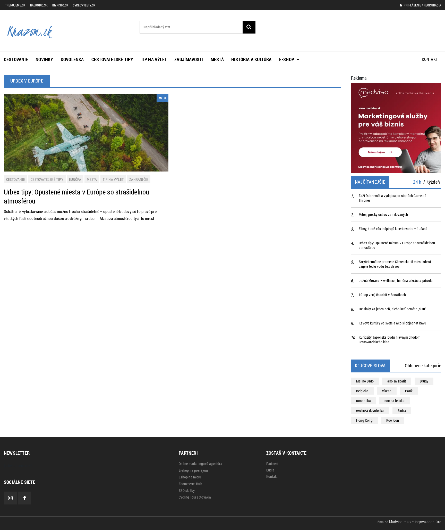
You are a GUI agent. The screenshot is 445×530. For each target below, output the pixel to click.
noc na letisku (394, 400)
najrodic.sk (39, 5)
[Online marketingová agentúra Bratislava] (396, 127)
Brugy (424, 381)
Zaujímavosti (188, 59)
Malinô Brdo (365, 381)
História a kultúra (251, 59)
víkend (386, 390)
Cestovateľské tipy (112, 59)
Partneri (272, 463)
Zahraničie (138, 179)
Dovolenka (72, 59)
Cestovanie (16, 59)
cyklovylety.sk (84, 5)
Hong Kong (364, 420)
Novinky (44, 59)
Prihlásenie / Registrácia (422, 5)
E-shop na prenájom (193, 470)
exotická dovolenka (370, 410)
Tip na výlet (154, 59)
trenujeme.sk (15, 5)
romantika (363, 400)
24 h (417, 182)
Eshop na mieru (190, 477)
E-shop (286, 59)
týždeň (433, 182)
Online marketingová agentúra (200, 463)
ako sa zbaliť (396, 381)
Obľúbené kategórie (423, 365)
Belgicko (362, 390)
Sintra (402, 410)
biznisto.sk (60, 5)
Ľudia (270, 470)
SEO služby (187, 490)
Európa (75, 179)
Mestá (217, 59)
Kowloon (392, 420)
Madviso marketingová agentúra (415, 521)
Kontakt (430, 59)
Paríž (409, 390)
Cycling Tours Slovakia (195, 497)
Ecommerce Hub (190, 484)
